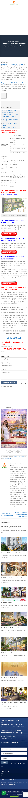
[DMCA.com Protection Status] (14, 796)
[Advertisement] (14, 20)
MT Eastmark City (10, 784)
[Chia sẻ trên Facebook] (10, 451)
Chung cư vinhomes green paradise (10, 776)
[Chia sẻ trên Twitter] (12, 451)
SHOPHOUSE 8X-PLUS (6, 602)
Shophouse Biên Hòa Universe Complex (12, 64)
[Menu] (2, 2)
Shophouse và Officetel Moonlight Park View (11, 552)
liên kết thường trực (7, 458)
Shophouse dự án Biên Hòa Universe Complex (14, 83)
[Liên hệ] (3, 793)
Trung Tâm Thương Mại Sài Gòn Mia (9, 677)
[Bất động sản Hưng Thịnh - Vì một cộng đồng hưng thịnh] (14, 2)
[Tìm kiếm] (26, 2)
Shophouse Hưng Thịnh (14, 41)
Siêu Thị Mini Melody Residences (9, 652)
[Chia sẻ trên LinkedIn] (20, 451)
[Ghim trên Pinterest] (18, 451)
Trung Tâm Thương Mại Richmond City (10, 627)
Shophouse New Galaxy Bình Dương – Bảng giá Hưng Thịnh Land (13, 703)
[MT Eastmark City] (14, 428)
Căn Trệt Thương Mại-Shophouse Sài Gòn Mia (12, 577)
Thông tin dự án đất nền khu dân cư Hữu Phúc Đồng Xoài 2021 (21, 514)
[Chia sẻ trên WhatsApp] (7, 451)
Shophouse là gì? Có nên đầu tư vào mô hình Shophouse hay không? (11, 527)
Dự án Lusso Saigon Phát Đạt (9, 779)
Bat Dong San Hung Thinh (20, 50)
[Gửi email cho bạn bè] (15, 451)
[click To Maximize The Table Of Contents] (3, 96)
